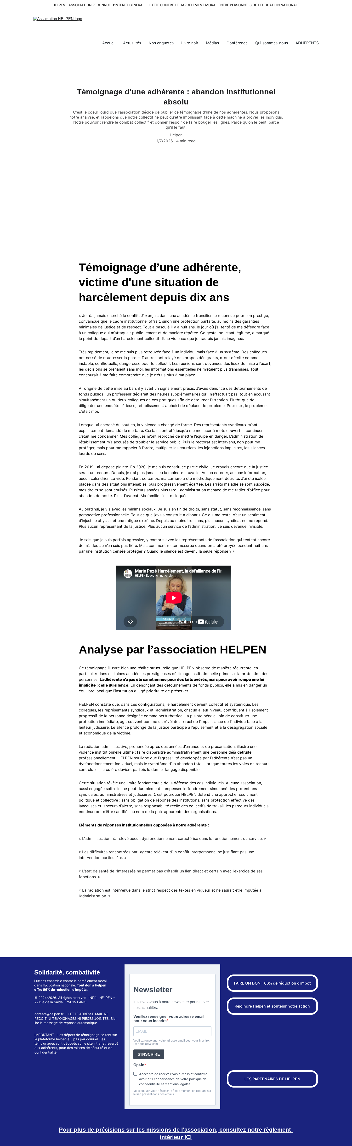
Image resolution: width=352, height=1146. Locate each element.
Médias (212, 42)
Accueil (108, 42)
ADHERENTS (307, 42)
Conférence (237, 42)
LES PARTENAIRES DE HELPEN (272, 1079)
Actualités (132, 42)
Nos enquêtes (161, 42)
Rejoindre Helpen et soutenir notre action (272, 1006)
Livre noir (189, 42)
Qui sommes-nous (271, 42)
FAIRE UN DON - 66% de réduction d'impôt (272, 983)
